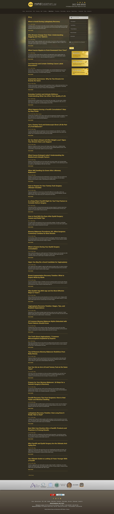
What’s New (53, 501)
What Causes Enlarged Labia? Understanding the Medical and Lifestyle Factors (46, 156)
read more (30, 30)
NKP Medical (63, 509)
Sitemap (67, 509)
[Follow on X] (82, 2)
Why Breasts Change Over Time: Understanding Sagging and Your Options (45, 36)
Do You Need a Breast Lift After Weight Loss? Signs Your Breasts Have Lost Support (47, 141)
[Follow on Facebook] (78, 2)
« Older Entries (31, 475)
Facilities (48, 501)
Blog (34, 24)
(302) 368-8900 (68, 505)
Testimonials (75, 501)
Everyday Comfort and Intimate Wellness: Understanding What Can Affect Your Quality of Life (47, 95)
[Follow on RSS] (85, 2)
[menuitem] (23, 11)
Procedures (59, 501)
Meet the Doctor (38, 501)
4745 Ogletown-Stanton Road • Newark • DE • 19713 (76, 6)
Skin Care (70, 501)
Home (33, 501)
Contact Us (80, 501)
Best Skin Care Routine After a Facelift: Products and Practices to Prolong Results (47, 429)
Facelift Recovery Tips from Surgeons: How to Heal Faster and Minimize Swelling (46, 398)
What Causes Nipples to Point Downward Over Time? (47, 50)
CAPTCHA (71, 44)
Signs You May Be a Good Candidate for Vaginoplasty (47, 262)
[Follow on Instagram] (80, 2)
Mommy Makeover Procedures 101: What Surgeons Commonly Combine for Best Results (46, 232)
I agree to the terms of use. (78, 42)
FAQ (42, 501)
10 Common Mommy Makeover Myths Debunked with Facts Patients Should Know (47, 322)
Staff (45, 501)
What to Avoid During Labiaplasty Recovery (44, 21)
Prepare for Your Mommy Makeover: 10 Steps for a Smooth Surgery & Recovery (46, 383)
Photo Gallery (64, 501)
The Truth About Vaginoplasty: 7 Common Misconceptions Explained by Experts (43, 337)
